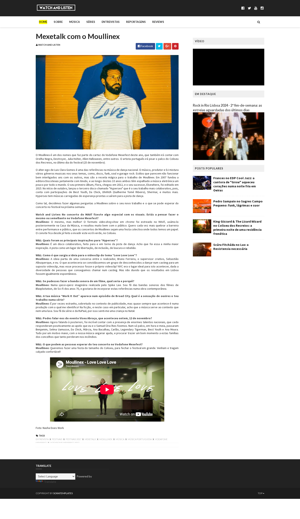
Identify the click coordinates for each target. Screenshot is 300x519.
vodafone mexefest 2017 (64, 442)
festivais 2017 (74, 439)
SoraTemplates (63, 493)
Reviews (158, 21)
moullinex (106, 439)
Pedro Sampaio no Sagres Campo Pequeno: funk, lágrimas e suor (238, 203)
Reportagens (136, 21)
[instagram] (262, 8)
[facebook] (243, 8)
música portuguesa (140, 439)
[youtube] (256, 8)
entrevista (42, 439)
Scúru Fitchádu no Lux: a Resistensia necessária (231, 247)
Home (43, 21)
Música (74, 21)
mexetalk (90, 439)
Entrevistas (111, 21)
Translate (50, 481)
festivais (57, 439)
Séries (90, 21)
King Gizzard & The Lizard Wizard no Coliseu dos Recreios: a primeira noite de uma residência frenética (237, 227)
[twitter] (249, 8)
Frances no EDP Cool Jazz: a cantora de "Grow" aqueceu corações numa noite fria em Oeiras (234, 184)
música (120, 439)
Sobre (58, 21)
